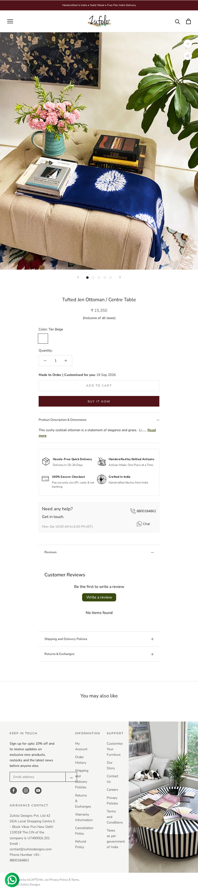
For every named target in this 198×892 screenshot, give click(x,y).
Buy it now (99, 401)
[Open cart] (188, 21)
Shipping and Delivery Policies (65, 639)
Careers (112, 789)
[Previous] (78, 277)
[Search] (177, 21)
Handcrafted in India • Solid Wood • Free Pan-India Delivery (99, 5)
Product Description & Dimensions (62, 420)
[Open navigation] (10, 21)
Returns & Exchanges (59, 654)
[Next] (120, 277)
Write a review (99, 597)
